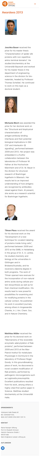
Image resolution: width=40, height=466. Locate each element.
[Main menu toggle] (35, 4)
